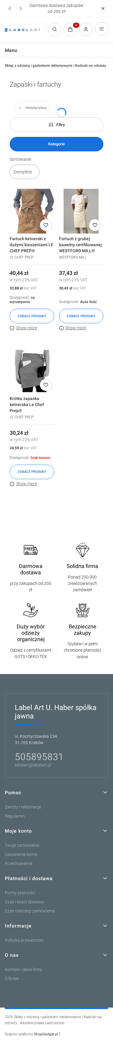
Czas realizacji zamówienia (30, 911)
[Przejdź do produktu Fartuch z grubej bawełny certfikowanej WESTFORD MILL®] (81, 211)
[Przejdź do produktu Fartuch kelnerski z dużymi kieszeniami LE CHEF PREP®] (32, 211)
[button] (103, 8)
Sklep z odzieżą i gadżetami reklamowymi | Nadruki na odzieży (55, 65)
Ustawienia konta (21, 854)
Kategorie (56, 144)
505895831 (39, 757)
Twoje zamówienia (22, 845)
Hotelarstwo (36, 107)
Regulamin (15, 816)
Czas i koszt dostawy (24, 902)
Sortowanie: (21, 159)
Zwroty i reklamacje (23, 807)
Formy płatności (20, 892)
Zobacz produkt (31, 316)
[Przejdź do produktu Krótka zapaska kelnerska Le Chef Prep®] (32, 371)
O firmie (12, 978)
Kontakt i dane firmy (23, 969)
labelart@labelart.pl (33, 765)
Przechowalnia (19, 863)
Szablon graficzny (31, 1034)
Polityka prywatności (24, 940)
